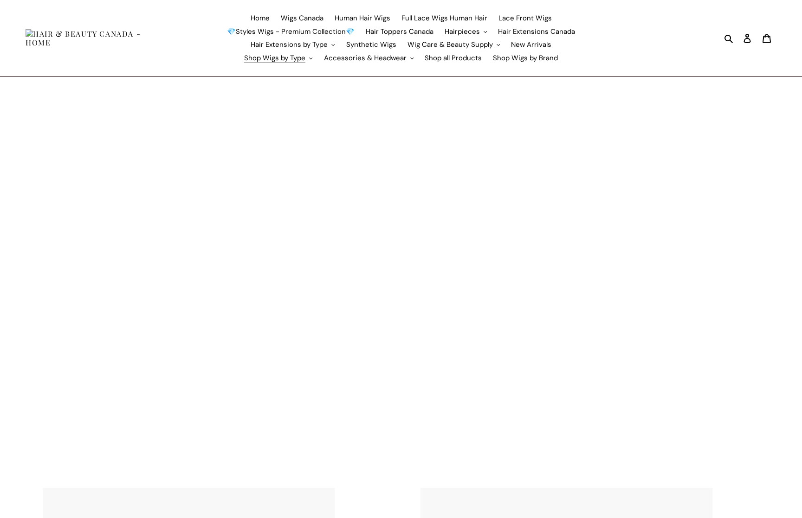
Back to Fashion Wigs (45, 127)
